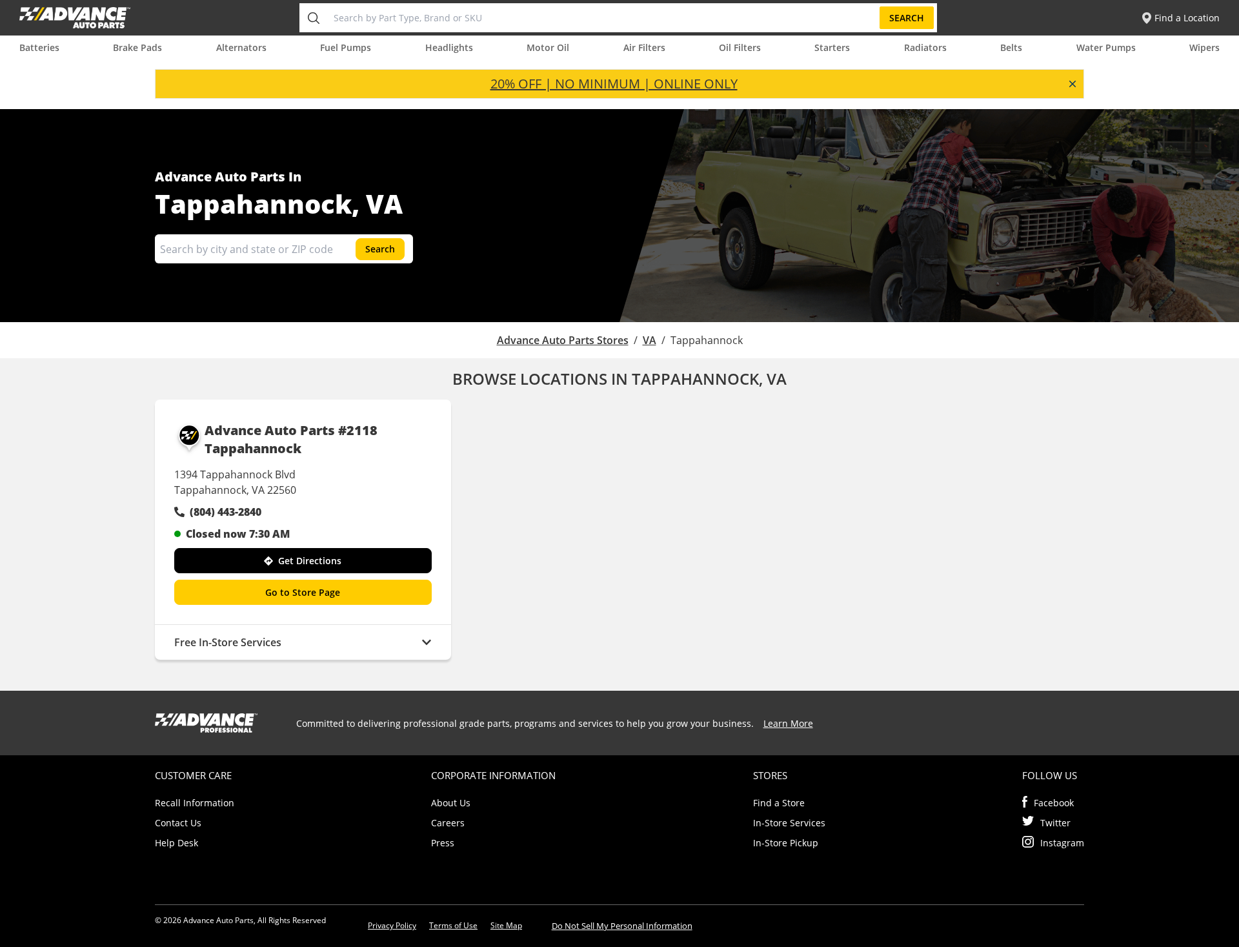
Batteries (39, 47)
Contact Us (178, 823)
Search (906, 18)
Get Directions (309, 561)
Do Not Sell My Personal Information (622, 926)
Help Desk (176, 843)
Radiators (925, 47)
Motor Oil (548, 47)
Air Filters (644, 47)
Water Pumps (1106, 47)
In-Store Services (789, 823)
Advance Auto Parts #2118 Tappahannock (291, 439)
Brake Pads (137, 47)
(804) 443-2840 (225, 512)
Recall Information (194, 803)
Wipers (1204, 47)
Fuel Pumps (345, 47)
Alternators (241, 47)
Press (442, 843)
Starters (832, 47)
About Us (450, 803)
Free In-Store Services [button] (227, 642)
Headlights (449, 47)
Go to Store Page (302, 592)
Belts (1011, 47)
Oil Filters (740, 47)
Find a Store (779, 803)
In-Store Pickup (785, 843)
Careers (448, 823)
